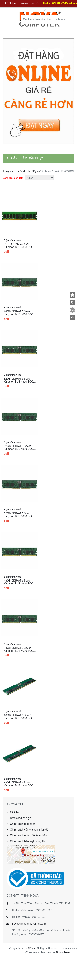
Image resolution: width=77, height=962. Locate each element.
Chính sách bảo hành (22, 824)
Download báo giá (29, 3)
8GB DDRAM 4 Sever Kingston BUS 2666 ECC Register (18, 247)
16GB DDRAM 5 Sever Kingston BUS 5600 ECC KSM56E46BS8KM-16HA (18, 718)
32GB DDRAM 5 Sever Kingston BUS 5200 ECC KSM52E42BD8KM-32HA (18, 785)
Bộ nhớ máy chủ (12, 240)
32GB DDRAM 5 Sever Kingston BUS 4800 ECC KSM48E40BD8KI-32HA (18, 381)
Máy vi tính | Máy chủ (29, 171)
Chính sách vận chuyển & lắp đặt (29, 829)
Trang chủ (8, 171)
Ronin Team (63, 952)
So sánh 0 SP (54, 9)
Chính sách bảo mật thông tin (27, 841)
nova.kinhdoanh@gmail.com (29, 923)
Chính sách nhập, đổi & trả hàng (28, 835)
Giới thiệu (10, 3)
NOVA (31, 948)
